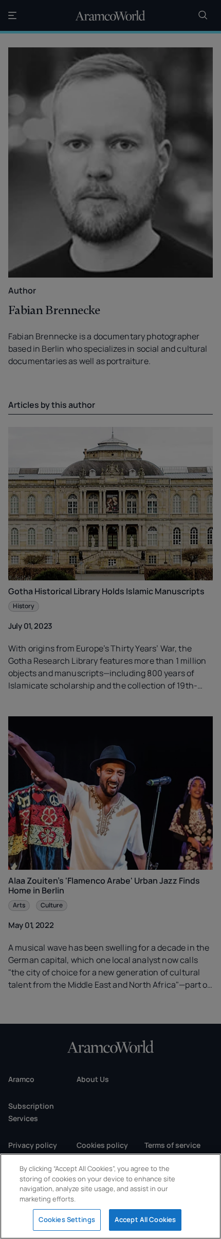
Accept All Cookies (145, 1219)
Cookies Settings (67, 1219)
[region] (110, 1196)
